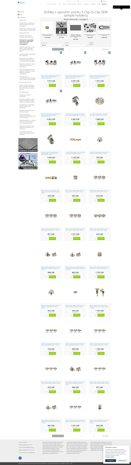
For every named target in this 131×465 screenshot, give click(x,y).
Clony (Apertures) (24, 92)
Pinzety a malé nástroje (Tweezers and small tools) (26, 36)
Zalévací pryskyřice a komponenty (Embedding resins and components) (27, 116)
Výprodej (22, 17)
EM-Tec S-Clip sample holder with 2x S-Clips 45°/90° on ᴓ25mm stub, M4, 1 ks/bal (51, 268)
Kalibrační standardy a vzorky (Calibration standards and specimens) (27, 127)
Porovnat (52, 58)
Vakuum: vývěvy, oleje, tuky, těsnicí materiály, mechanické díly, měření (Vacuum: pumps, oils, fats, (27, 87)
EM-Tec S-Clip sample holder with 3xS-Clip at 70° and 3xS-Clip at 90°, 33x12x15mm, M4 (75, 77)
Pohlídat (52, 61)
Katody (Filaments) (24, 33)
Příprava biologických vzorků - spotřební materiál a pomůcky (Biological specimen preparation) (27, 71)
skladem (92, 42)
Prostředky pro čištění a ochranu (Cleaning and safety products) (26, 133)
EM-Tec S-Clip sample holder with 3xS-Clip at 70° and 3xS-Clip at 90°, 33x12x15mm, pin (50, 115)
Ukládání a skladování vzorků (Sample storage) (26, 111)
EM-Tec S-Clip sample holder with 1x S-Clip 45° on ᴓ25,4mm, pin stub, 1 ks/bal (51, 307)
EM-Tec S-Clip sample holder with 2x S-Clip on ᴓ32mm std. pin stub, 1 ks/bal (99, 382)
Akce (21, 14)
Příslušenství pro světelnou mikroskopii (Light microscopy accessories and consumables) (27, 60)
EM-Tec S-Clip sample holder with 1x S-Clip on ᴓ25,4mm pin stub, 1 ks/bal (51, 344)
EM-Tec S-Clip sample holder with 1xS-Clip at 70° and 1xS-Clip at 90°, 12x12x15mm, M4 (50, 77)
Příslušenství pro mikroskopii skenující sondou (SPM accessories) (26, 106)
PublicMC (44, 463)
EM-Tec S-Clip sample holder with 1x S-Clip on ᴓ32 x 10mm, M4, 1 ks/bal (99, 229)
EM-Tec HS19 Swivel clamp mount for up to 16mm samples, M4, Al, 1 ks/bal (75, 114)
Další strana (105, 49)
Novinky (22, 11)
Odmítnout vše (122, 460)
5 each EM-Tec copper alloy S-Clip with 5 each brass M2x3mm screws (75, 153)
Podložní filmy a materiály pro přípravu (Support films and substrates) (27, 24)
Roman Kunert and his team (29, 463)
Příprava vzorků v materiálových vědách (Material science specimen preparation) (27, 78)
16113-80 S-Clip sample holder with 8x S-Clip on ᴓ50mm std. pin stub (99, 114)
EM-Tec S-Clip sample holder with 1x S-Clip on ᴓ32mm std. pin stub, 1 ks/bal (51, 382)
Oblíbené (52, 56)
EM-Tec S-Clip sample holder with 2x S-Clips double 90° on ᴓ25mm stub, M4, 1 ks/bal (75, 268)
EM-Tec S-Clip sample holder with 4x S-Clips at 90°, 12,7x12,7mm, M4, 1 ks (99, 267)
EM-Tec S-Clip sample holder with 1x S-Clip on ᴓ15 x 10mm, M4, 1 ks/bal (75, 191)
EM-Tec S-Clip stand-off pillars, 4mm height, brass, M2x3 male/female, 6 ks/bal (50, 192)
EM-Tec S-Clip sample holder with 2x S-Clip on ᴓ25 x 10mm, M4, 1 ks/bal (51, 229)
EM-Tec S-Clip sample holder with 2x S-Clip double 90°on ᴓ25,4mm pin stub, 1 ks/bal (51, 421)
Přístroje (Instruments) (25, 82)
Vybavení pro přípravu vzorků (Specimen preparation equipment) (27, 65)
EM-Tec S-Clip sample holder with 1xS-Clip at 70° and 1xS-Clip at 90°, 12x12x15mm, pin (99, 77)
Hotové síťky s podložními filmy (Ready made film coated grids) (27, 29)
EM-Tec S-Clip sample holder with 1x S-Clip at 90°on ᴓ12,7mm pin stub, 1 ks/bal (99, 421)
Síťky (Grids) (22, 20)
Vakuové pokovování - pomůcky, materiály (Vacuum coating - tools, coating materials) (27, 122)
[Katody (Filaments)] (28, 161)
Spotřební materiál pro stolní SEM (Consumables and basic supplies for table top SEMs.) (27, 101)
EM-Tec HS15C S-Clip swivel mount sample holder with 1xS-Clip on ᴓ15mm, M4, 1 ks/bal (50, 153)
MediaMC (63, 463)
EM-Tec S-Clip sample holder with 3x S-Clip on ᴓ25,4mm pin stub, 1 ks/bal (99, 344)
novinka (91, 44)
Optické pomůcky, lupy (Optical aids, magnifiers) (27, 54)
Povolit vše (110, 460)
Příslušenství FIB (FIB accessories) (24, 95)
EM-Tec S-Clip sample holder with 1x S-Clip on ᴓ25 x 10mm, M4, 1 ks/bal (99, 191)
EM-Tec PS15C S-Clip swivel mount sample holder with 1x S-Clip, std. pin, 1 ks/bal (99, 307)
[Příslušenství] (28, 145)
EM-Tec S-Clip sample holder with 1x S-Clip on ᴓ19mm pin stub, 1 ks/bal (75, 306)
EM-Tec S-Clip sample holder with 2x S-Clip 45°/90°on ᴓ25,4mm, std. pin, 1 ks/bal (75, 383)
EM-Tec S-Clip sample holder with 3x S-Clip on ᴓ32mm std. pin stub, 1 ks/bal (75, 421)
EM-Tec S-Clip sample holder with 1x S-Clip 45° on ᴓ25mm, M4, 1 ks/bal (99, 153)
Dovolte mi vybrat (109, 457)
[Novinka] (61, 53)
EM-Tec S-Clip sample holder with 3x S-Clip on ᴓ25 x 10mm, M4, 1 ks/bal (75, 229)
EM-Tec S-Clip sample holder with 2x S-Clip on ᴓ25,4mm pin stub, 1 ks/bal (75, 344)
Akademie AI (57, 463)
